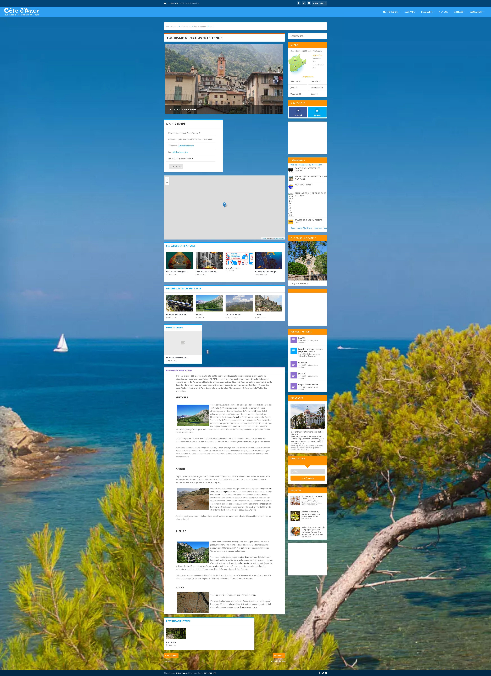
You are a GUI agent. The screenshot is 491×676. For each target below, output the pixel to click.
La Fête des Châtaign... (266, 272)
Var (325, 228)
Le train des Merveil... (177, 314)
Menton (252, 595)
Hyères (258, 411)
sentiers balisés (219, 566)
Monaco (318, 228)
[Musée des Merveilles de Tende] (183, 343)
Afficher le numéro (186, 145)
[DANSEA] (294, 340)
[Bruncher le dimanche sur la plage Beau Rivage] (294, 351)
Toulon (248, 411)
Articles (458, 12)
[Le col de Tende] (239, 303)
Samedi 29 (315, 81)
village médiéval (182, 519)
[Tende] (209, 303)
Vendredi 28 (296, 94)
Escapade (410, 12)
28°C (296, 60)
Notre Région (390, 12)
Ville (302, 443)
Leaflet (264, 238)
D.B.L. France (181, 673)
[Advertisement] (307, 138)
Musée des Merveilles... (177, 357)
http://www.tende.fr (185, 158)
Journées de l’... (233, 268)
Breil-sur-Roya (243, 607)
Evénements (476, 12)
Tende (199, 314)
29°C (296, 69)
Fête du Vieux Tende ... (207, 272)
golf (242, 548)
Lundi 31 (315, 94)
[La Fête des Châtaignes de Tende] (268, 260)
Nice (254, 405)
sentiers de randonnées (247, 557)
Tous (293, 228)
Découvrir (426, 12)
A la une (443, 12)
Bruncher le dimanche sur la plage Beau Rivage (310, 350)
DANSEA (301, 338)
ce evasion (302, 362)
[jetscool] (294, 375)
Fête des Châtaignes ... (177, 272)
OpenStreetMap (279, 238)
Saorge (254, 607)
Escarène (215, 417)
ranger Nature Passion (308, 384)
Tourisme (295, 443)
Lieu (322, 439)
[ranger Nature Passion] (294, 386)
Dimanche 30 (317, 87)
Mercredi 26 (296, 81)
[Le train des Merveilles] (179, 303)
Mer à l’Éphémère (304, 185)
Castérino (171, 642)
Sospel (236, 417)
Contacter (176, 166)
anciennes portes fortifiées (240, 516)
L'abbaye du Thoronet (298, 283)
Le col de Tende (233, 314)
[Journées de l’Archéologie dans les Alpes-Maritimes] (239, 258)
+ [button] (167, 178)
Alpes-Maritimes (305, 228)
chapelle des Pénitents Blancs (255, 494)
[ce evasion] (294, 364)
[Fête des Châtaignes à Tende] (179, 260)
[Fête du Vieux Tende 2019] (209, 260)
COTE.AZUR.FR (210, 673)
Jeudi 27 (294, 87)
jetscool (301, 373)
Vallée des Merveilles (196, 566)
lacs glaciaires (246, 563)
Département (304, 439)
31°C (304, 63)
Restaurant (312, 356)
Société (319, 441)
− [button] (167, 182)
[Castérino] (176, 633)
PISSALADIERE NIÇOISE (189, 3)
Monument (295, 441)
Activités (302, 436)
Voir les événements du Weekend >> (306, 165)
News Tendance (308, 441)
